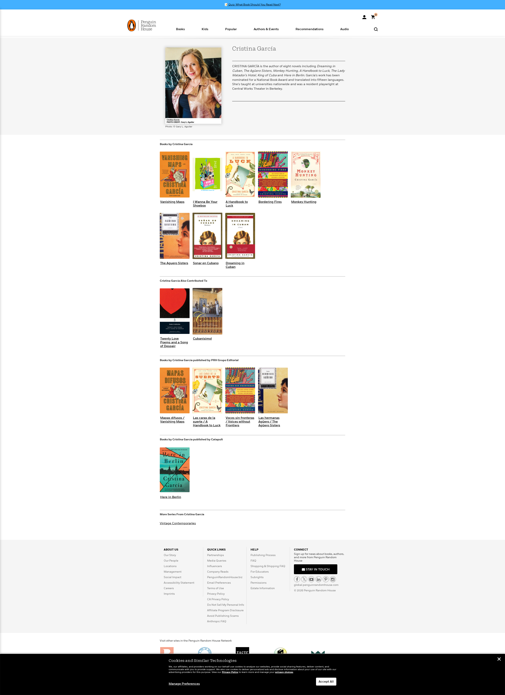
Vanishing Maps (172, 202)
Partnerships (215, 555)
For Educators (260, 572)
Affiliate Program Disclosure (225, 610)
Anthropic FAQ (216, 621)
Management (172, 572)
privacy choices (284, 672)
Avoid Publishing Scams (223, 616)
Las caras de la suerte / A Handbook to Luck (207, 422)
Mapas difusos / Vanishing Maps (172, 420)
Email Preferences (219, 583)
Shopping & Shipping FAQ (268, 566)
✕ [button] (499, 659)
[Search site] (376, 29)
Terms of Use (215, 588)
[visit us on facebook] (297, 579)
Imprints (169, 594)
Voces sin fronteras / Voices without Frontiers (240, 422)
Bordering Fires (270, 202)
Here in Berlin (170, 497)
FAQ (253, 561)
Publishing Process (263, 555)
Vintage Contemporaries (178, 523)
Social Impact (172, 577)
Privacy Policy (216, 594)
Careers (169, 588)
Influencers (214, 566)
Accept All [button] (326, 681)
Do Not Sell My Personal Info (225, 605)
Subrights (257, 577)
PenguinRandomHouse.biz (224, 577)
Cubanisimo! (202, 338)
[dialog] (252, 674)
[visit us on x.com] (304, 579)
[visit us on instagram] (333, 579)
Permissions (259, 583)
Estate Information (263, 588)
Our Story (170, 555)
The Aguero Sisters (174, 263)
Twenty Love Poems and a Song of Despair (174, 342)
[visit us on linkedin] (318, 579)
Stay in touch (317, 569)
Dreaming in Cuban (235, 265)
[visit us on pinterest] (326, 579)
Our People (171, 561)
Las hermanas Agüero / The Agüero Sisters (269, 422)
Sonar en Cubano (206, 263)
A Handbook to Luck (237, 204)
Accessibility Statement (179, 583)
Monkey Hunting (303, 202)
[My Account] (364, 15)
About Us (171, 550)
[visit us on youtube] (311, 579)
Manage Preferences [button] (184, 684)
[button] (180, 28)
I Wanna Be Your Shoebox (205, 204)
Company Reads (217, 572)
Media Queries (216, 561)
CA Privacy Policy (218, 599)
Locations (170, 566)
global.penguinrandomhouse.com (316, 585)
